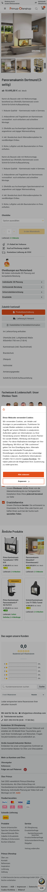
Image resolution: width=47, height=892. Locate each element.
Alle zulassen (23, 474)
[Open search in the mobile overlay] (36, 9)
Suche (41, 686)
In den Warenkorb (32, 231)
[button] (6, 8)
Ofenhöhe (6, 215)
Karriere (4, 887)
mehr (18, 793)
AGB (12, 887)
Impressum (21, 887)
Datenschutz (34, 887)
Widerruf (21, 890)
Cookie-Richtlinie (29, 459)
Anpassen (22, 481)
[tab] (23, 312)
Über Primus (6, 776)
